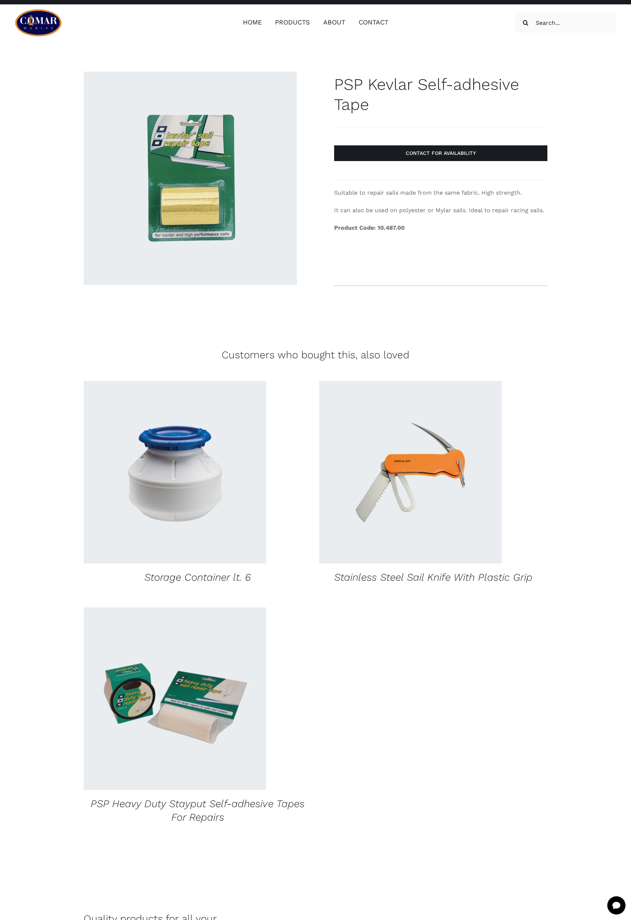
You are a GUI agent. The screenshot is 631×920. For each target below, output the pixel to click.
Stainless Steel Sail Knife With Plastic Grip (433, 577)
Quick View (223, 473)
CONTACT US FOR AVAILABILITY (152, 473)
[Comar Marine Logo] (38, 11)
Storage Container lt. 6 (197, 577)
